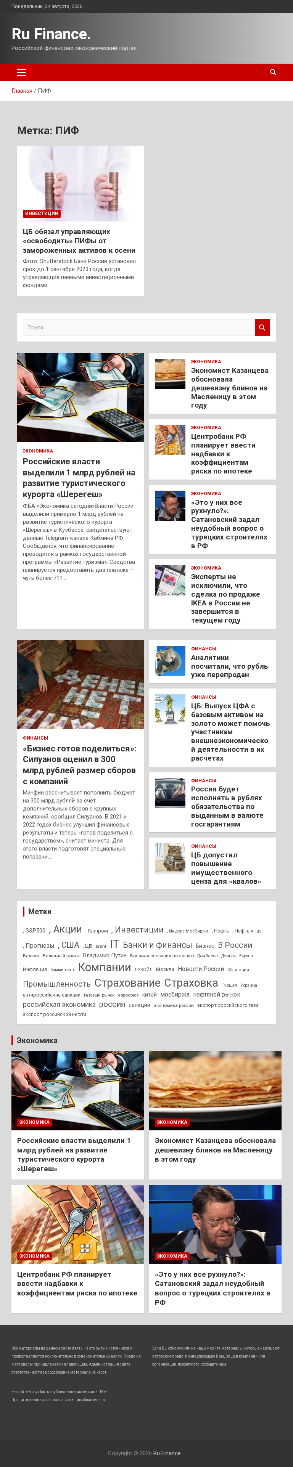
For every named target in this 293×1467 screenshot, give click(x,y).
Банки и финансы (157, 945)
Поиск (262, 327)
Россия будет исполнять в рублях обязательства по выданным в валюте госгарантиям (227, 806)
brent (101, 946)
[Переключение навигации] (21, 72)
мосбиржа (175, 994)
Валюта (31, 955)
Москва (165, 969)
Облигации (238, 969)
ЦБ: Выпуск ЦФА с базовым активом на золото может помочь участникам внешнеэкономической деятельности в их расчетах (230, 731)
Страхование (127, 982)
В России (235, 945)
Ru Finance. (51, 34)
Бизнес (205, 945)
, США (68, 945)
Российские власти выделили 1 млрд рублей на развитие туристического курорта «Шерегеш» (74, 1154)
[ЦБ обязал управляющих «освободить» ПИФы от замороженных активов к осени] (80, 183)
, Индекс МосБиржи (187, 931)
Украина (248, 985)
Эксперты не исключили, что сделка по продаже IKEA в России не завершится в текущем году (225, 598)
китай (149, 995)
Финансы (35, 738)
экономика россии (174, 1005)
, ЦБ (87, 946)
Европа (246, 955)
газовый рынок (99, 995)
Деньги (228, 955)
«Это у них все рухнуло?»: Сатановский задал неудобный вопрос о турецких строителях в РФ (229, 524)
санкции (139, 1005)
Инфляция (35, 969)
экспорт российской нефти (54, 1014)
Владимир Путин (105, 955)
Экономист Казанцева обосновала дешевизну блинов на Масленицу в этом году (230, 387)
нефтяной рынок (216, 994)
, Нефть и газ (247, 931)
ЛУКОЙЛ (144, 969)
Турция (229, 985)
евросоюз (128, 995)
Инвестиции (41, 213)
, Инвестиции (137, 929)
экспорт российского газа (228, 1005)
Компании (104, 967)
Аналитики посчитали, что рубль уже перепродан (229, 666)
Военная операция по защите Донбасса (174, 955)
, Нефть (220, 931)
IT (114, 943)
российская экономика (59, 1004)
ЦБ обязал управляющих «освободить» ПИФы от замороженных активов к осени (79, 241)
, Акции (65, 929)
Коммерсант (62, 969)
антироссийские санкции (51, 995)
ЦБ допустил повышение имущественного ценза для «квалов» (226, 868)
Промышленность (57, 984)
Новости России (201, 969)
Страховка (191, 982)
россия (112, 1004)
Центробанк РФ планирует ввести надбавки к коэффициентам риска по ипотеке (223, 453)
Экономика (38, 451)
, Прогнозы (39, 945)
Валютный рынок (61, 955)
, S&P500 (34, 930)
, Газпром (96, 931)
